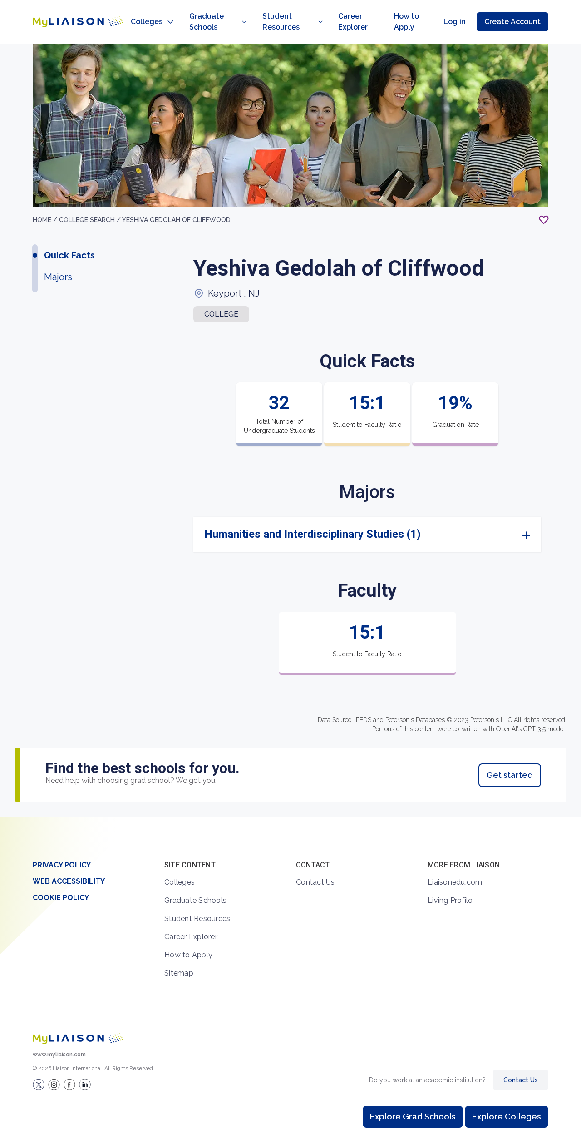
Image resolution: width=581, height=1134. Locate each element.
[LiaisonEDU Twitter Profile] (38, 1084)
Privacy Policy (62, 865)
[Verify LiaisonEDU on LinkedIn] (85, 1084)
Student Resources (281, 21)
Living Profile (450, 900)
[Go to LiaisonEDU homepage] (78, 21)
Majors (58, 277)
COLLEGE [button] (221, 314)
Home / (46, 219)
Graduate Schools (206, 21)
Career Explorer (353, 21)
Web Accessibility (69, 881)
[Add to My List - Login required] (543, 220)
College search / (90, 219)
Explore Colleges (506, 1116)
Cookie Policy (61, 897)
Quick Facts (69, 255)
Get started (510, 775)
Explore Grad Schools (413, 1116)
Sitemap (178, 973)
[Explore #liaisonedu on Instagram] (54, 1084)
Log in (454, 21)
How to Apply (406, 21)
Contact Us (315, 882)
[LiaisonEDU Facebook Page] (69, 1084)
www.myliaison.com (59, 1054)
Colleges (146, 21)
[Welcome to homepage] (78, 1038)
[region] (290, 430)
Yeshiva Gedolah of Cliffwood (176, 219)
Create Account (512, 21)
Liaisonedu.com (455, 882)
